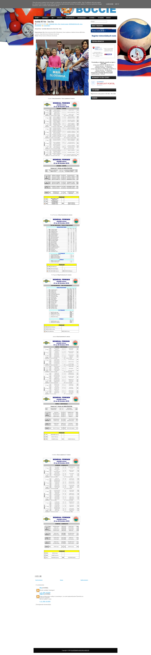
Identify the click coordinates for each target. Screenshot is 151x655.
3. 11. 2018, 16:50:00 (45, 592)
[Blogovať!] (37, 576)
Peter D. (42, 594)
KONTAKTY (108, 18)
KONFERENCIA (45, 18)
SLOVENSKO (92, 18)
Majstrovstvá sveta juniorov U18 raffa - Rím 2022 (103, 93)
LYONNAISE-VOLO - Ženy (54, 24)
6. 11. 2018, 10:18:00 (45, 601)
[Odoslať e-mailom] (36, 576)
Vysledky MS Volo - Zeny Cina (44, 21)
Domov (61, 580)
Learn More (109, 4)
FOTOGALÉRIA (101, 18)
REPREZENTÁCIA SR (70, 18)
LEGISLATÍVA (60, 18)
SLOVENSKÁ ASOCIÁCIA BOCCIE (80, 650)
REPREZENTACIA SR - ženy (75, 24)
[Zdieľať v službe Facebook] (41, 576)
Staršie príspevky (84, 580)
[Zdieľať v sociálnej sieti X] (39, 576)
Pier (41, 587)
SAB (53, 18)
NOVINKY (37, 18)
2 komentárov (47, 25)
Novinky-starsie (64, 24)
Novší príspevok (38, 580)
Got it (117, 4)
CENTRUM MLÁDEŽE (82, 18)
